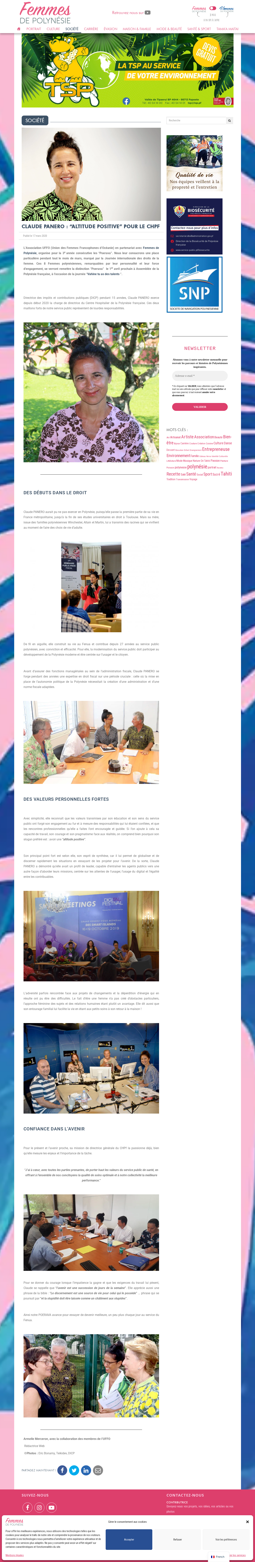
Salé (183, 474)
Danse (228, 443)
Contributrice (177, 1502)
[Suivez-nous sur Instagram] (39, 1505)
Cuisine (209, 443)
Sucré (216, 474)
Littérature (171, 461)
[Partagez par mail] (98, 1470)
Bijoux (177, 443)
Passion (215, 460)
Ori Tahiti (205, 460)
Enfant (186, 450)
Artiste (187, 436)
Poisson (170, 467)
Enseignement (196, 450)
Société (72, 29)
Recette (173, 474)
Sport (207, 474)
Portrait (34, 29)
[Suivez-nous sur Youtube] (51, 1505)
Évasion (110, 29)
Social (200, 474)
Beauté (218, 437)
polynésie (197, 466)
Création (201, 443)
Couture (193, 443)
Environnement (178, 455)
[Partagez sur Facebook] (62, 1470)
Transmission (182, 479)
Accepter (129, 1539)
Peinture (224, 460)
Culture (53, 29)
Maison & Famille (137, 29)
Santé (191, 474)
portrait (212, 467)
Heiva (208, 456)
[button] (247, 1522)
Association (204, 436)
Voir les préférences (226, 1539)
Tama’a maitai (227, 29)
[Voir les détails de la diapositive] (128, 70)
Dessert (171, 449)
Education (179, 450)
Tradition (171, 479)
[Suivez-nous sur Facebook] (27, 1505)
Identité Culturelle (220, 456)
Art (168, 437)
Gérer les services (236, 1555)
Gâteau (202, 456)
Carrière (91, 29)
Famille (195, 456)
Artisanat (175, 437)
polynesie (181, 467)
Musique (187, 460)
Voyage (193, 479)
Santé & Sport (199, 29)
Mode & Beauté (169, 29)
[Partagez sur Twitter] (74, 1470)
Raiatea (220, 468)
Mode (179, 460)
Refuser (177, 1539)
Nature (196, 460)
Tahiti (226, 474)
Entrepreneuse (216, 449)
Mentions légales (15, 1555)
